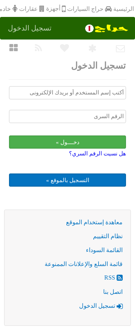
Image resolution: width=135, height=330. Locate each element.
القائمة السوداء (104, 250)
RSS (110, 277)
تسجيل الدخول (98, 306)
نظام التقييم (108, 236)
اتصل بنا (113, 292)
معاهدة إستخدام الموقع (94, 222)
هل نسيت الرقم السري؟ (97, 154)
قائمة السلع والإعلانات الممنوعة (84, 264)
